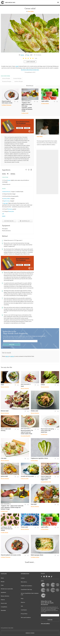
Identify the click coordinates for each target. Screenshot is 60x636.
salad (17, 66)
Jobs (22, 606)
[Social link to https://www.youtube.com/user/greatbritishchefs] (49, 576)
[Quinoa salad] (10, 469)
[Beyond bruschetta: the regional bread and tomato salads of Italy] (30, 421)
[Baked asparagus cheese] (45, 544)
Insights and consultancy (26, 585)
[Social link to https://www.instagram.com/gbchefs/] (46, 576)
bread (8, 180)
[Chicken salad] (45, 400)
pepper (3, 216)
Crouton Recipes (17, 78)
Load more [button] (29, 562)
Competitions (4, 606)
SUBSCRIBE (11, 344)
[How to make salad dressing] (10, 421)
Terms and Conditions (26, 617)
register (12, 356)
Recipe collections (5, 596)
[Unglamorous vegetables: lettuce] (45, 447)
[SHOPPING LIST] (31, 170)
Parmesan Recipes (6, 81)
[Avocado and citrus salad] (30, 469)
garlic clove (7, 201)
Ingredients (3, 592)
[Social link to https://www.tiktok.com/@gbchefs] (51, 576)
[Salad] (10, 377)
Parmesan (9, 209)
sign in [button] (7, 356)
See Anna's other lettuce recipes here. (30, 69)
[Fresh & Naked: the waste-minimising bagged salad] (50, 469)
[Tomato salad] (30, 520)
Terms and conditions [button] (6, 347)
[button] (58, 2)
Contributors (24, 609)
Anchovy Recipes (18, 81)
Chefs (2, 585)
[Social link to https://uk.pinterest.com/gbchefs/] (44, 576)
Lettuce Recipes (6, 78)
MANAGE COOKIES (30, 633)
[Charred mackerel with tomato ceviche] (10, 94)
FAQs (22, 598)
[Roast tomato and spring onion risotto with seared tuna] (50, 421)
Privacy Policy (24, 613)
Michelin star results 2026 (7, 588)
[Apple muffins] (49, 94)
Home (2, 578)
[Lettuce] (50, 377)
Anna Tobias (31, 11)
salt (3, 213)
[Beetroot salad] (15, 400)
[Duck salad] (45, 493)
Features (3, 599)
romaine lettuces (6, 191)
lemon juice (11, 211)
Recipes (2, 581)
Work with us (24, 581)
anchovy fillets (6, 198)
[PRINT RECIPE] (28, 170)
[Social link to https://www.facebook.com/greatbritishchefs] (41, 576)
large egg (5, 203)
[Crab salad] (15, 447)
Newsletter (3, 610)
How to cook (4, 603)
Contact (23, 578)
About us (23, 602)
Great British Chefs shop (26, 589)
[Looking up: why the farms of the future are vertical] (10, 520)
